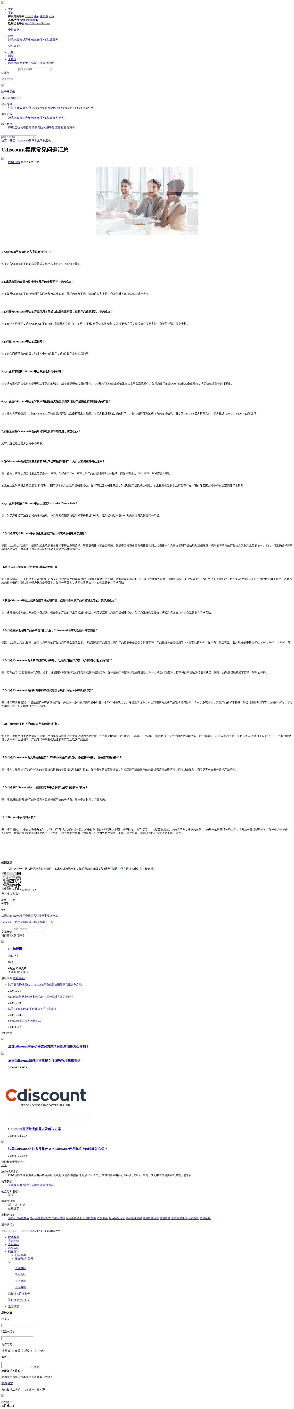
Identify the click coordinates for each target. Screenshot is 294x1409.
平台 (11, 12)
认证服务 (52, 39)
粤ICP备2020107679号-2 (15, 1230)
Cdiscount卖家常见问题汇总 (34, 140)
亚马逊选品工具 (75, 1218)
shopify (34, 19)
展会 (7, 1350)
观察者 (28, 1350)
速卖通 (44, 16)
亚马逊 (29, 16)
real (27, 23)
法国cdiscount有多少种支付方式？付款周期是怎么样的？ (48, 1046)
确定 (10, 1383)
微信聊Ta (22, 972)
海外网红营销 (134, 1218)
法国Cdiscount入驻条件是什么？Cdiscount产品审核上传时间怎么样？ (58, 1149)
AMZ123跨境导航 (54, 1218)
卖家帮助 (37, 127)
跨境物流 (13, 39)
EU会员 (6, 98)
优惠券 (5, 72)
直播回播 (48, 62)
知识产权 (25, 39)
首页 (11, 9)
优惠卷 (71, 127)
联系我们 (25, 1185)
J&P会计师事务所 (18, 1218)
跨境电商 (165, 1218)
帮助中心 (25, 62)
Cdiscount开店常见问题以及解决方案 (27, 921)
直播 (17, 1350)
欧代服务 (102, 1218)
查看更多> (19, 978)
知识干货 (36, 62)
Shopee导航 (37, 1218)
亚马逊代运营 (117, 1218)
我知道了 (6, 1402)
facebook (25, 19)
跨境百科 (13, 62)
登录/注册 (7, 79)
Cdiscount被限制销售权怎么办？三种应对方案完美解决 (41, 996)
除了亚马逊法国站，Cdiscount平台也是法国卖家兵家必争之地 (45, 984)
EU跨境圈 (14, 162)
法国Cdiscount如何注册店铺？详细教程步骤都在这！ (46, 1060)
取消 (4, 1383)
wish (51, 16)
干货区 (12, 59)
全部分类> (14, 29)
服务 (11, 36)
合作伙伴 (36, 1185)
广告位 (41, 1350)
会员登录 (9, 91)
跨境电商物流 (151, 1218)
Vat (44, 39)
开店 (11, 52)
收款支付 (36, 39)
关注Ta (12, 972)
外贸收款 (193, 1218)
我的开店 (16, 98)
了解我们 (13, 1185)
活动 (11, 55)
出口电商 (90, 1218)
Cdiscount (35, 23)
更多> (62, 117)
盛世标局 (205, 1218)
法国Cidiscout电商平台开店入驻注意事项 (29, 915)
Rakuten (45, 23)
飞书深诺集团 (179, 1218)
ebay (36, 16)
